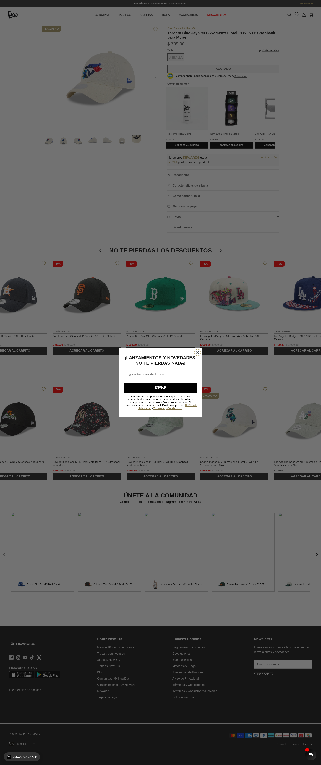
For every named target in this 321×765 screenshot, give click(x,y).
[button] (22, 756)
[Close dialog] (197, 352)
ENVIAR (160, 387)
